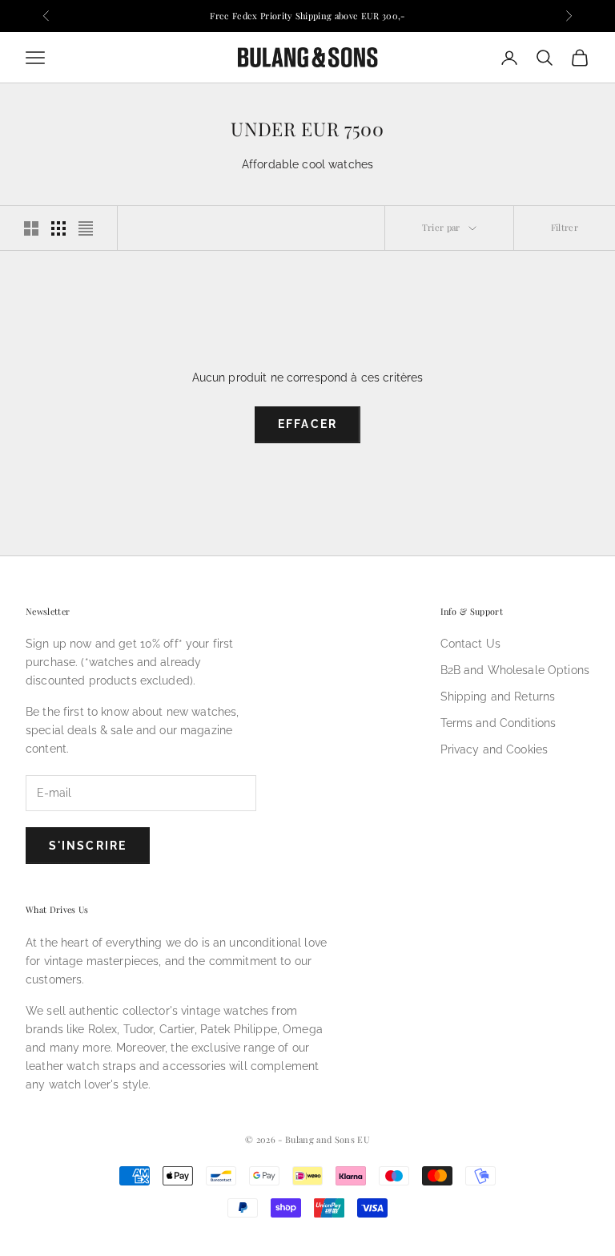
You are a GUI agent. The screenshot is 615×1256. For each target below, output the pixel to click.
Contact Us (470, 643)
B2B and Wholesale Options (515, 670)
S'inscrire (88, 845)
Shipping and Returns (498, 696)
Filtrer (564, 227)
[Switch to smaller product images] (58, 228)
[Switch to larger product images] (31, 228)
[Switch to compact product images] (85, 228)
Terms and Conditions (498, 723)
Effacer (307, 424)
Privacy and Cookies (494, 749)
